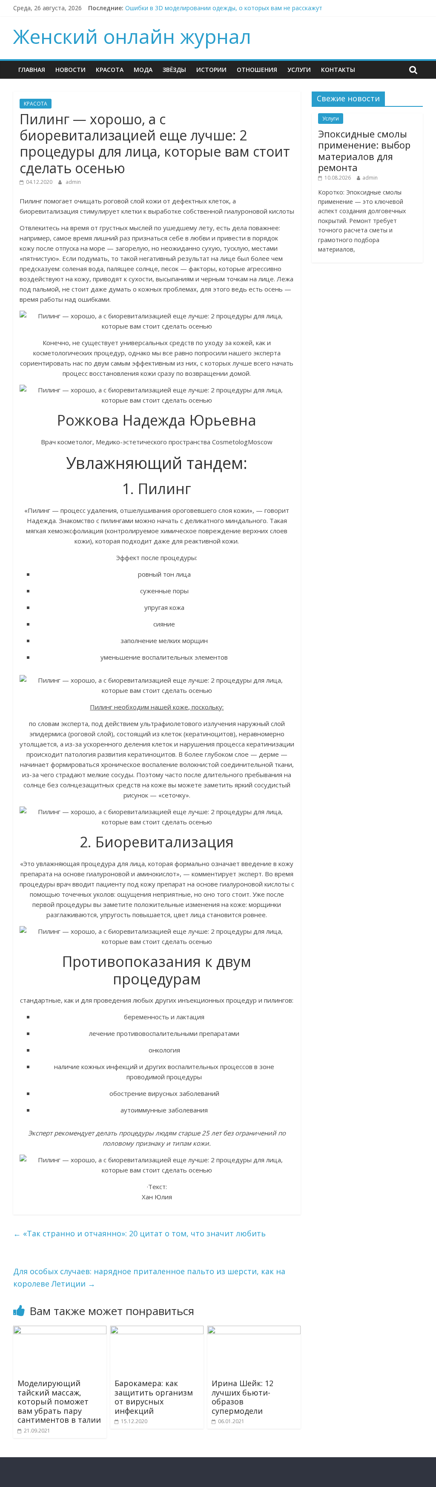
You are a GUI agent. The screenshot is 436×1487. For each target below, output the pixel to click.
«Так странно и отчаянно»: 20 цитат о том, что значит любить (139, 1233)
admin (73, 182)
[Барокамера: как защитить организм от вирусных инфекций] (157, 1330)
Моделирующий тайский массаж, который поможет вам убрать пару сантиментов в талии (59, 1401)
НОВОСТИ (70, 70)
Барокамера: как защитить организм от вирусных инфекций (154, 1397)
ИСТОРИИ (211, 70)
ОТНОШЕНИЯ (257, 70)
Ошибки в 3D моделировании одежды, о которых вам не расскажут (223, 8)
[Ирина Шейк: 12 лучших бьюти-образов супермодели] (254, 1330)
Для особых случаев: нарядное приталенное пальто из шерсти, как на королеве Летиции (149, 1277)
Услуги (299, 70)
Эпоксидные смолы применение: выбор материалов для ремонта (364, 150)
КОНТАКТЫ (338, 70)
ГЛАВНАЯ (31, 70)
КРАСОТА (109, 70)
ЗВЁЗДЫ (174, 70)
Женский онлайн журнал (132, 36)
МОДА (143, 70)
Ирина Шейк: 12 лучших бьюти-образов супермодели (242, 1397)
